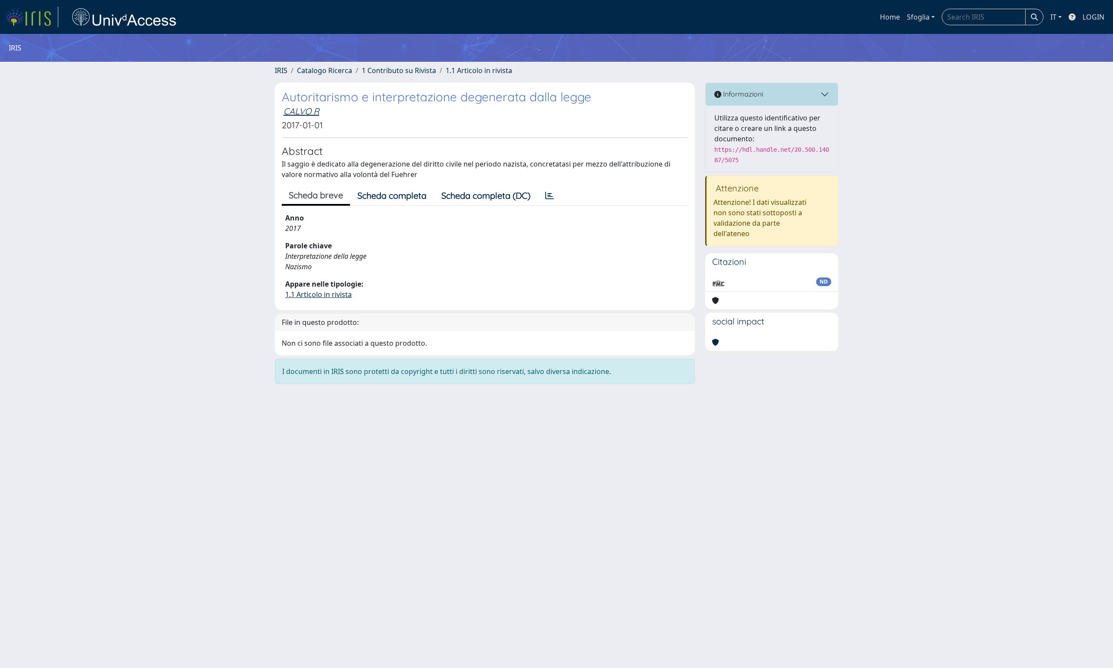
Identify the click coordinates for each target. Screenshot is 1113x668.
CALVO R (301, 111)
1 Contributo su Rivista (399, 70)
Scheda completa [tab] (392, 195)
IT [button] (1053, 17)
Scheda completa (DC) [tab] (485, 195)
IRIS (281, 70)
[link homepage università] (124, 17)
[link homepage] (31, 17)
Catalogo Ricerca (324, 70)
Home (890, 17)
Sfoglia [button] (918, 17)
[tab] (549, 196)
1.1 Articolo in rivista (479, 70)
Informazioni (742, 94)
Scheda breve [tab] (316, 195)
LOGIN (1093, 17)
